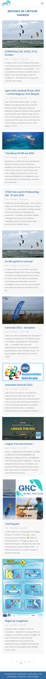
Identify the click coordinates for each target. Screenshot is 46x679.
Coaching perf (12, 523)
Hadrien (23, 15)
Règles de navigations (16, 620)
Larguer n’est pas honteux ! (19, 443)
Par (14, 59)
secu (6, 448)
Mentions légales (33, 676)
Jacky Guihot (22, 676)
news (6, 59)
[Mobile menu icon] (42, 3)
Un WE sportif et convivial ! (19, 261)
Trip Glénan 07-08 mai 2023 (19, 153)
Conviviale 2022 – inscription (20, 327)
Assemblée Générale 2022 (18, 384)
